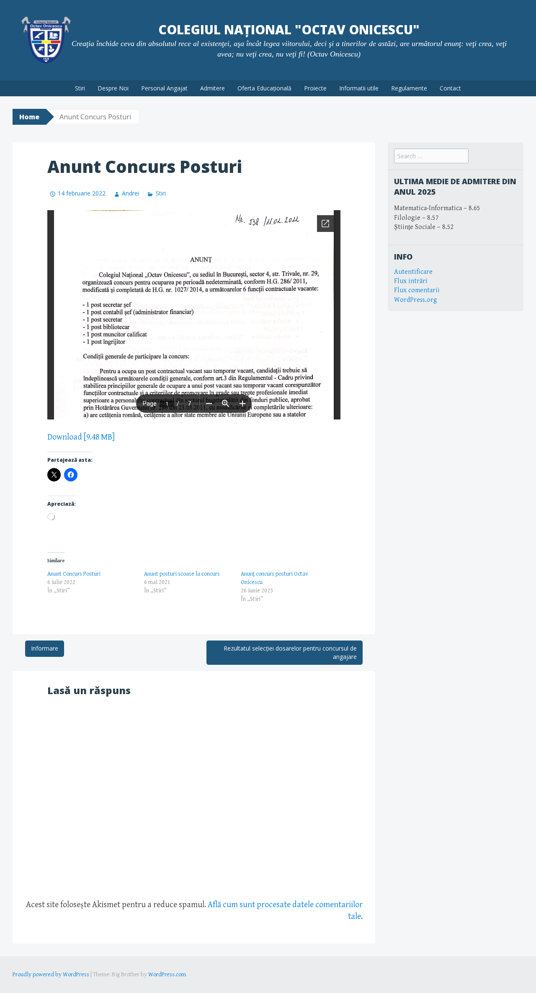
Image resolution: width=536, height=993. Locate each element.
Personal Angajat (164, 88)
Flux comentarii (417, 290)
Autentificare (413, 272)
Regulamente (409, 88)
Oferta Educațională (264, 88)
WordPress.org (415, 300)
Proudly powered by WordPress (51, 974)
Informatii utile (359, 88)
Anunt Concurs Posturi (73, 574)
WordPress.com (167, 974)
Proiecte (315, 88)
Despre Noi (113, 88)
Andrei (130, 193)
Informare (44, 648)
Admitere (212, 88)
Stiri (80, 88)
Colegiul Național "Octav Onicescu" (289, 29)
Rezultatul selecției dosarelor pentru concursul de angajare (290, 652)
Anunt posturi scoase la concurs (182, 574)
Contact (450, 88)
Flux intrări (411, 281)
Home (29, 116)
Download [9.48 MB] (81, 437)
